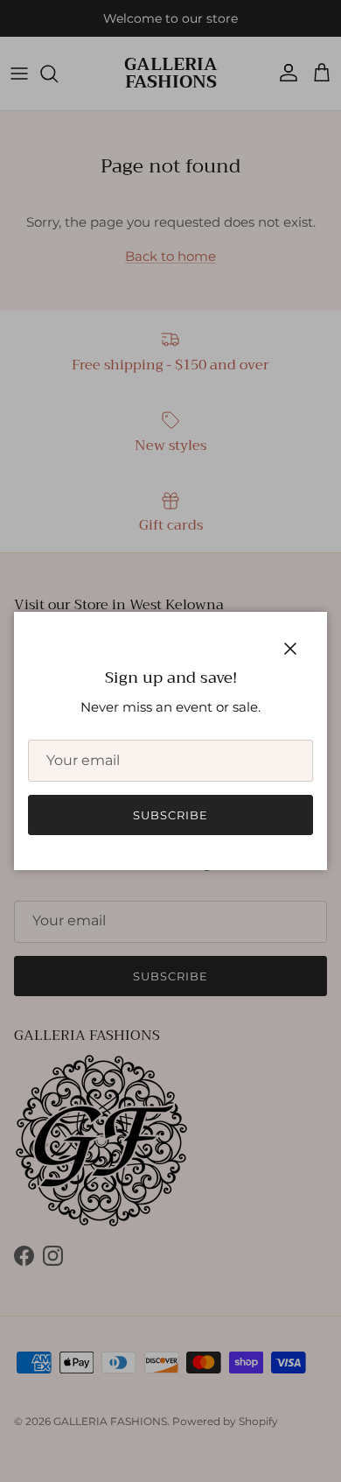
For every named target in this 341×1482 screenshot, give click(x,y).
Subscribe (170, 815)
